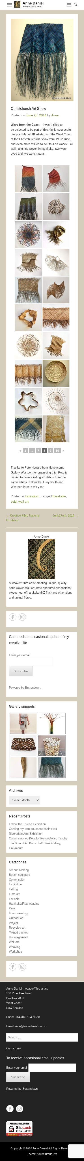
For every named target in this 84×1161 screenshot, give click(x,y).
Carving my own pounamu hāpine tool (33, 828)
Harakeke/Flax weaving (24, 903)
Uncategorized (18, 937)
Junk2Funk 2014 (65, 515)
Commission (17, 879)
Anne (55, 115)
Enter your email (19, 655)
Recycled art (17, 927)
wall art (23, 501)
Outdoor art (16, 918)
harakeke (59, 496)
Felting (13, 889)
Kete (12, 908)
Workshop (15, 951)
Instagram (22, 617)
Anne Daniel (33, 3)
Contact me (13, 1048)
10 (57, 450)
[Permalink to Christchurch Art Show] (42, 60)
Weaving (14, 947)
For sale (14, 899)
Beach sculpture (19, 874)
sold (14, 501)
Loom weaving (18, 913)
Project (13, 923)
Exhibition (32, 496)
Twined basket (18, 932)
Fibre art (14, 894)
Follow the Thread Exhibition (27, 824)
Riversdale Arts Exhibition (25, 833)
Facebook (12, 617)
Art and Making (19, 870)
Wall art (14, 942)
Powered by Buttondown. (25, 687)
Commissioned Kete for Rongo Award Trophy (38, 838)
